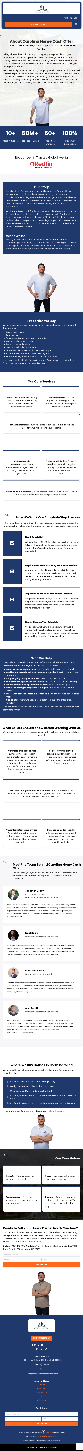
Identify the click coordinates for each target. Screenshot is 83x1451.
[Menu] (76, 24)
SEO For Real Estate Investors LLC (47, 1436)
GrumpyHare (49, 1432)
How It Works (42, 1388)
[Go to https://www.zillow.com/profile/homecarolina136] (46, 1349)
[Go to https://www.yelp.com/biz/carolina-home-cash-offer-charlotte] (36, 1349)
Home (42, 1384)
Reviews (42, 1400)
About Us (43, 1392)
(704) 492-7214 (70, 18)
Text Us (43, 1369)
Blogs (42, 1396)
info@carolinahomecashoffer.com (43, 1374)
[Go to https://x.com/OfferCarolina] (41, 1349)
